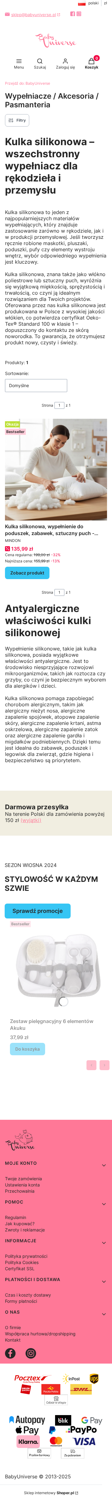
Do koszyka (27, 1049)
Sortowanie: (17, 373)
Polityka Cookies (22, 1262)
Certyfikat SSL (20, 1268)
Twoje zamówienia (23, 1178)
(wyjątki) (31, 820)
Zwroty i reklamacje (25, 1229)
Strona (47, 405)
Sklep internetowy (49, 1492)
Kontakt (13, 1339)
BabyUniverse (27, 83)
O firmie (13, 1327)
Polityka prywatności (26, 1256)
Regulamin (15, 1217)
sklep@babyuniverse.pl (33, 14)
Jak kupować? (20, 1223)
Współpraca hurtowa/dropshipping (40, 1333)
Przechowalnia (20, 1191)
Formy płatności (21, 1301)
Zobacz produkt (27, 572)
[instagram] (79, 14)
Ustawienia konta (22, 1184)
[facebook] (72, 14)
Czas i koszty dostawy (28, 1295)
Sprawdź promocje (37, 911)
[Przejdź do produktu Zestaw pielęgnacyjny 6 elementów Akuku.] (58, 966)
